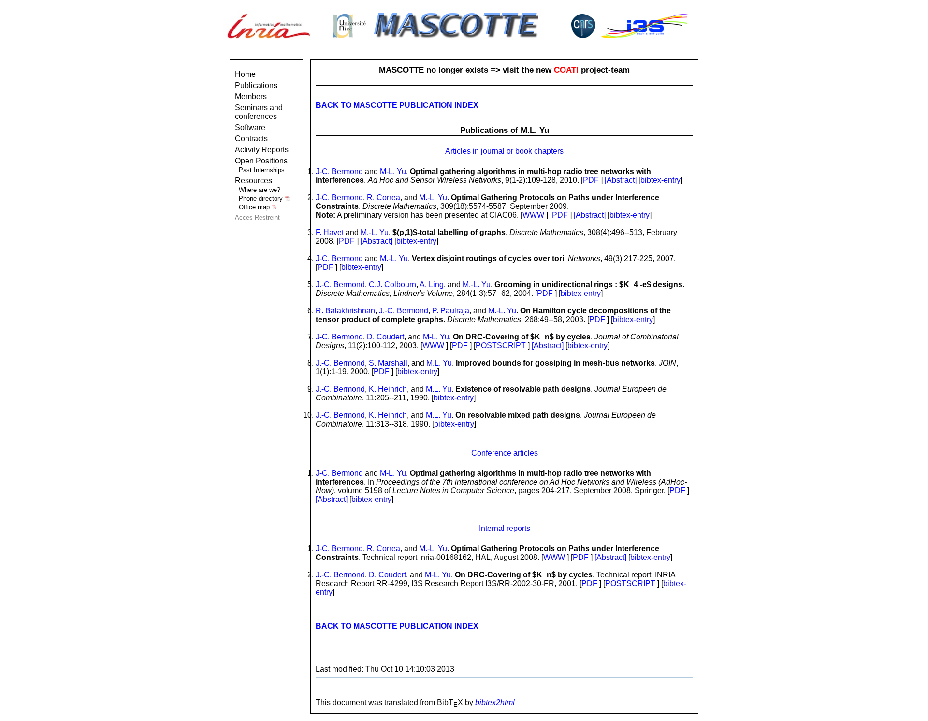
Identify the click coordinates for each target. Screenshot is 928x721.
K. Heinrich (388, 389)
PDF (591, 180)
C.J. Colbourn (392, 284)
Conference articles (504, 453)
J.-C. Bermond (340, 284)
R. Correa (383, 197)
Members (251, 96)
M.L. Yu (439, 363)
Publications (256, 85)
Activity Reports (262, 150)
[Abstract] (621, 180)
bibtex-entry (660, 180)
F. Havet (330, 232)
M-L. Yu (393, 171)
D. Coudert (385, 337)
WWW (533, 215)
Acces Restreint (257, 217)
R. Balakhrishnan (345, 311)
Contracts (251, 138)
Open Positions (261, 161)
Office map (255, 207)
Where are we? (259, 189)
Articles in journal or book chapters (504, 151)
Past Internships (262, 170)
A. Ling (432, 284)
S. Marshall (388, 363)
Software (250, 127)
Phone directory (262, 198)
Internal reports (504, 528)
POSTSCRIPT (501, 345)
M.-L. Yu (433, 197)
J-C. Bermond (339, 171)
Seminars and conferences (259, 111)
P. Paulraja (450, 311)
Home (245, 74)
